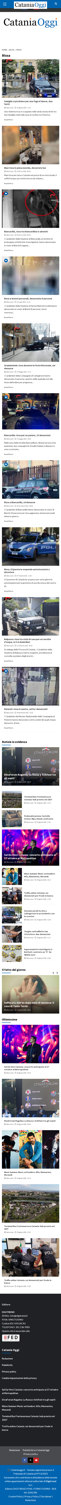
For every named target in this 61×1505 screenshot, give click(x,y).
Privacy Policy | (32, 1496)
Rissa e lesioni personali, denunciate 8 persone (28, 298)
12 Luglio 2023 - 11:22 (23, 302)
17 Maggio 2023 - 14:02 (24, 439)
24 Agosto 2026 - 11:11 (44, 938)
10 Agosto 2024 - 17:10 (24, 108)
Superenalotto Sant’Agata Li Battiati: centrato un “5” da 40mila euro (38, 952)
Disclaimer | (46, 1496)
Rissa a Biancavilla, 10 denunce (19, 502)
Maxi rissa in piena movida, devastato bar (25, 167)
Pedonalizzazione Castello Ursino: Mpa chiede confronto (38, 817)
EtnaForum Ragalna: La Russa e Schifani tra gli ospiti (30, 1121)
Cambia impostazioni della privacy (19, 1378)
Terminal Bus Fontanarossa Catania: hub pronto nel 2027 (38, 798)
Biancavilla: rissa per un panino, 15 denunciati (27, 435)
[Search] (56, 3)
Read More (8, 120)
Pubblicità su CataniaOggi (36, 1450)
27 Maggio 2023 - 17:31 (24, 372)
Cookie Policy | (16, 1496)
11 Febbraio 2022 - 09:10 (24, 646)
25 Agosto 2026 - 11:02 (44, 822)
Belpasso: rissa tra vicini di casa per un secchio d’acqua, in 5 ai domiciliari (27, 641)
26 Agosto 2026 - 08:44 (24, 782)
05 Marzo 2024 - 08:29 (23, 235)
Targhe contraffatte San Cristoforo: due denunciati (37, 932)
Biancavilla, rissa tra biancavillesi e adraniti (26, 231)
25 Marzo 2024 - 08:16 (23, 171)
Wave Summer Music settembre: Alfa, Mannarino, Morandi (39, 875)
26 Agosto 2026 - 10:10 (24, 862)
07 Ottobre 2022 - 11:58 (24, 576)
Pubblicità (7, 1365)
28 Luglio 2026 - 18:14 (25, 1010)
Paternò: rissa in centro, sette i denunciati (26, 709)
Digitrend (51, 1481)
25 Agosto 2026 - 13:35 (44, 803)
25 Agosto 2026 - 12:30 (44, 899)
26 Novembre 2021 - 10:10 (25, 713)
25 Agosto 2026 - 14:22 (44, 880)
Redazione (9, 108)
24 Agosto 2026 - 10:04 (44, 958)
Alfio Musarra (10, 1010)
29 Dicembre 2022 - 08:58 (25, 506)
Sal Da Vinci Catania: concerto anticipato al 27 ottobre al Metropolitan (30, 856)
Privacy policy (9, 1371)
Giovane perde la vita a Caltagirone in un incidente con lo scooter (39, 914)
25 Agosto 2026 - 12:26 (44, 920)
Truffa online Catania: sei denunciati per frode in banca (38, 894)
